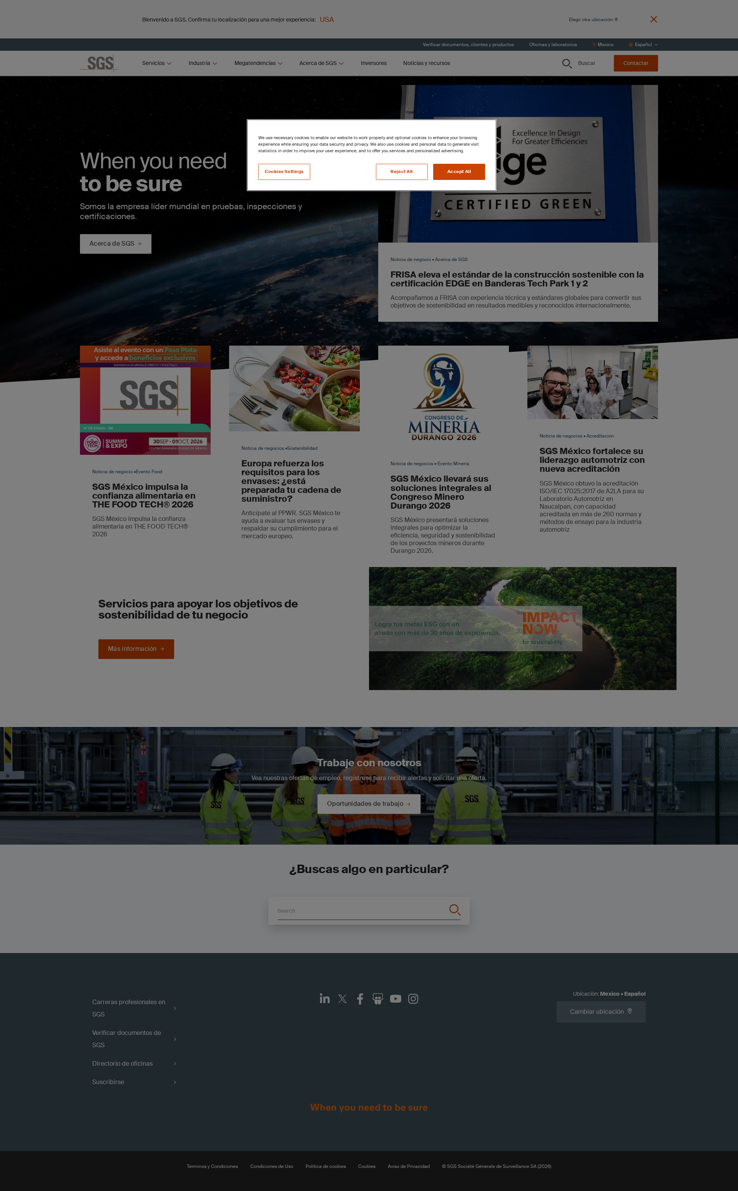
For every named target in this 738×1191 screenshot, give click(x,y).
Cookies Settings (284, 172)
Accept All (459, 172)
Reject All (402, 172)
